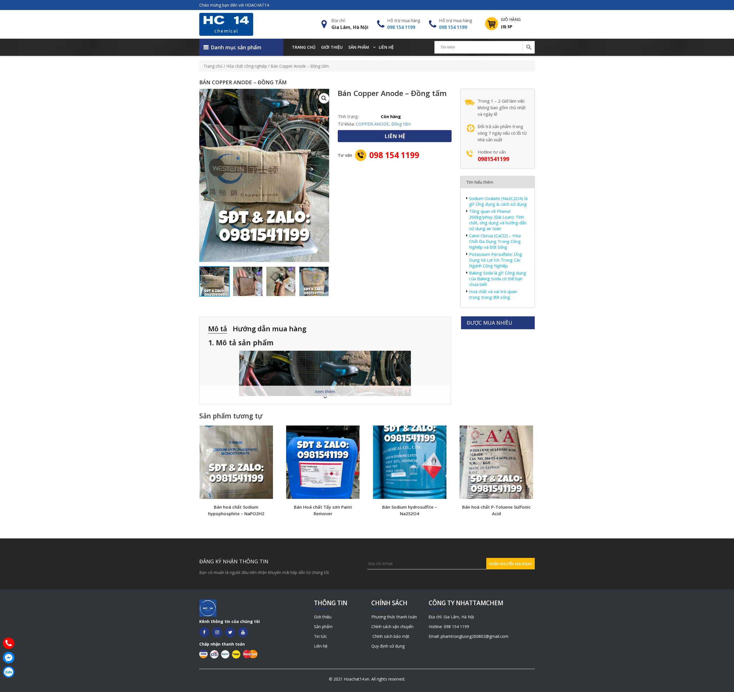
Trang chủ (303, 47)
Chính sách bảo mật (390, 636)
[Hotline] (8, 643)
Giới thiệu (332, 47)
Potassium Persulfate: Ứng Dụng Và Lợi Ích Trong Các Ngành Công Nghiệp (495, 259)
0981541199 (493, 158)
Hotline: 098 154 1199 (449, 626)
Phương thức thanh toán (394, 617)
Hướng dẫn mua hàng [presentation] (269, 328)
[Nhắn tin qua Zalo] (8, 672)
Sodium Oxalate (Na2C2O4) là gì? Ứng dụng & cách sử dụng (498, 201)
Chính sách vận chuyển (392, 626)
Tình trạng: (348, 116)
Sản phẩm (358, 47)
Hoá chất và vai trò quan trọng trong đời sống (493, 294)
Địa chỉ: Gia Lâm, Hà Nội (451, 617)
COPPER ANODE (372, 124)
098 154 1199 (401, 27)
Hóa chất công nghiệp (246, 66)
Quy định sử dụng (388, 646)
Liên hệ (386, 47)
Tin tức (320, 636)
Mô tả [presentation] (217, 328)
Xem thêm (325, 391)
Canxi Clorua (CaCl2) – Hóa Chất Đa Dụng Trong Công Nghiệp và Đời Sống (495, 241)
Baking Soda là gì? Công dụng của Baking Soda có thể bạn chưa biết (497, 278)
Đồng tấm (401, 124)
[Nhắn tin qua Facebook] (8, 657)
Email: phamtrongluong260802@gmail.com (468, 636)
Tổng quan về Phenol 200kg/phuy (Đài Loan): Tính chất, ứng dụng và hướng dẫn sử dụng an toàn (497, 219)
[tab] (220, 329)
